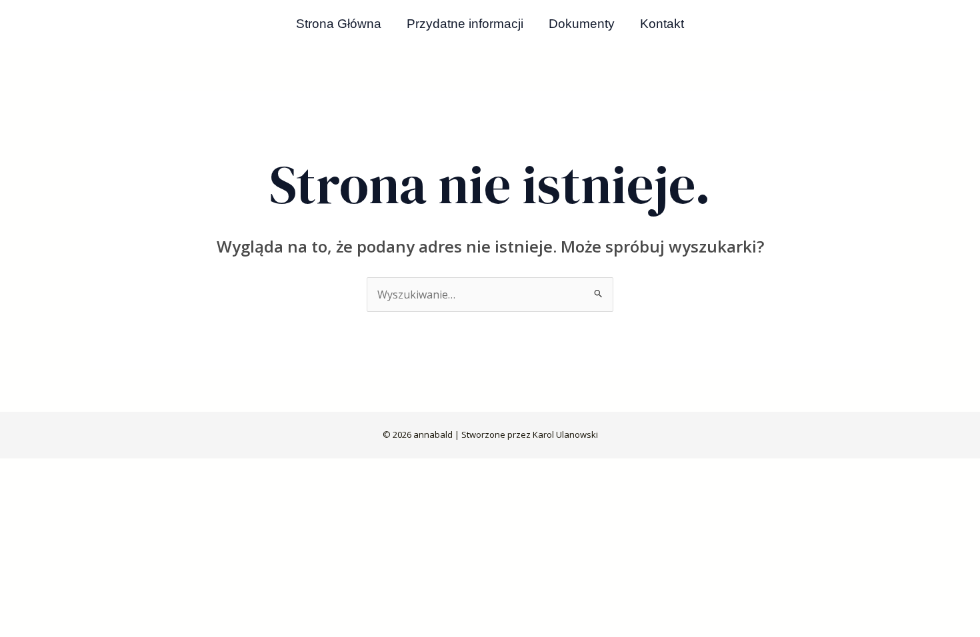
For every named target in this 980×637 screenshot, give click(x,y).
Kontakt (662, 24)
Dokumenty (582, 24)
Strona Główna (338, 24)
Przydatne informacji (465, 24)
